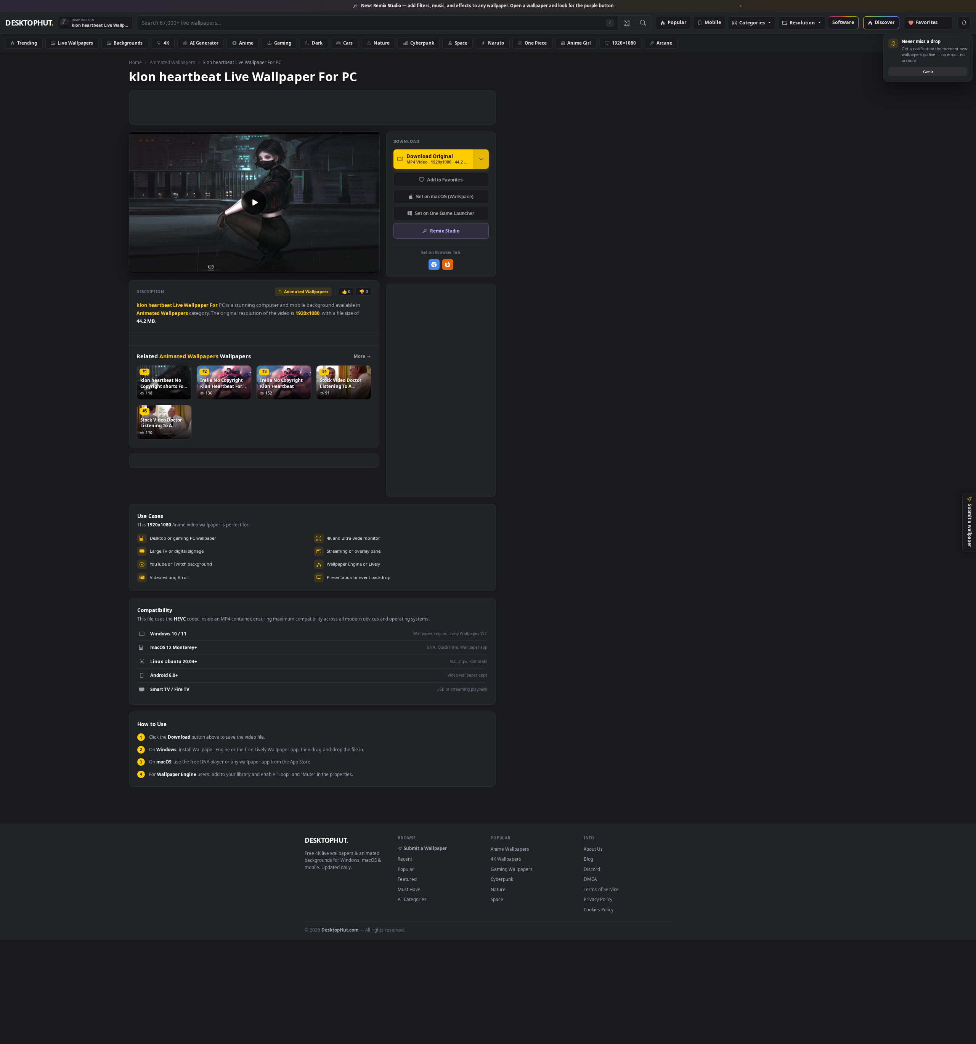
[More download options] (481, 158)
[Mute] (328, 266)
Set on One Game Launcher (444, 213)
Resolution (802, 23)
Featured (407, 879)
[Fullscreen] (370, 266)
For (214, 305)
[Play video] (254, 202)
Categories (752, 23)
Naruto (496, 43)
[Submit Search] (643, 23)
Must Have (409, 889)
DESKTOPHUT (326, 840)
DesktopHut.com (339, 930)
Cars (348, 43)
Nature (382, 43)
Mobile (713, 22)
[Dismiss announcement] (741, 6)
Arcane (664, 43)
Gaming (282, 43)
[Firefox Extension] (447, 264)
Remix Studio (444, 231)
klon (141, 305)
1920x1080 (307, 313)
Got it (928, 72)
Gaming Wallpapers (512, 869)
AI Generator (204, 43)
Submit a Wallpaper (425, 848)
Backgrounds (128, 43)
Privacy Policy (598, 899)
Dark (317, 43)
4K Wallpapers (506, 859)
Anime (246, 43)
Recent (405, 859)
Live (178, 305)
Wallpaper (196, 305)
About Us (593, 849)
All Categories (412, 899)
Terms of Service (601, 889)
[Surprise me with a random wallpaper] (626, 23)
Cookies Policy (598, 909)
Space (461, 43)
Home (135, 62)
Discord (592, 869)
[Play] (138, 266)
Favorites (930, 22)
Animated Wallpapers (172, 62)
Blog (588, 859)
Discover (885, 22)
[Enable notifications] (963, 22)
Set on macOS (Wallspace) (445, 196)
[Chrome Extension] (434, 264)
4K (166, 43)
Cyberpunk (422, 43)
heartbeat (160, 305)
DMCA (590, 879)
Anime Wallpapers (510, 849)
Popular (677, 22)
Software (843, 22)
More (359, 356)
